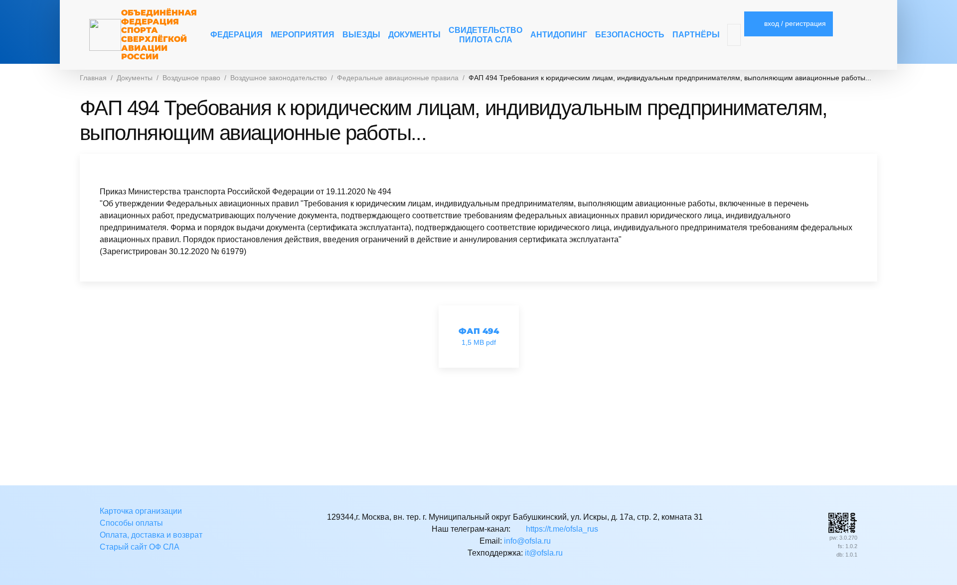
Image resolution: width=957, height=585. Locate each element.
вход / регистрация (794, 23)
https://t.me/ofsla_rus (561, 529)
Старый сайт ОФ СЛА (139, 547)
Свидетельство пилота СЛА (485, 35)
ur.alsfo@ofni (527, 541)
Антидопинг (558, 34)
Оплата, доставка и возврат (151, 535)
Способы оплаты (131, 523)
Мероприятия (302, 34)
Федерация (236, 34)
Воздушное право (191, 78)
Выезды (361, 34)
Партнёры (696, 34)
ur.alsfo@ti (544, 553)
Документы (414, 34)
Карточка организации (141, 511)
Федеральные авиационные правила (398, 78)
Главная (93, 78)
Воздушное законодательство (278, 78)
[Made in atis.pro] (842, 522)
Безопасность (629, 34)
